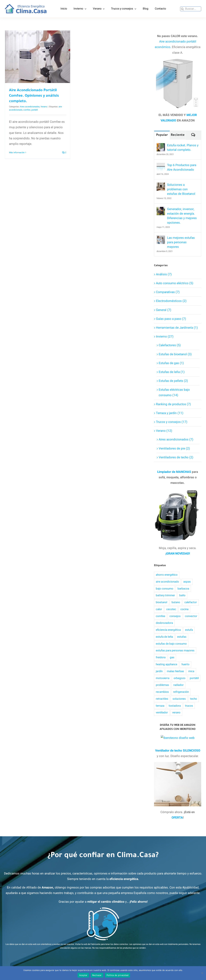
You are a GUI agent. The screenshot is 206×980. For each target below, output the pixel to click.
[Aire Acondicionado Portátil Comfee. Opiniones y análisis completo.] (37, 56)
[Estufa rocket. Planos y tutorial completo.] (161, 146)
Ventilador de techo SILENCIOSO (177, 750)
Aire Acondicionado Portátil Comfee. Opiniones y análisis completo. (37, 42)
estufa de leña (164, 637)
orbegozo (179, 678)
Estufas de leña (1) (172, 372)
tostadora (175, 706)
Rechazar (97, 975)
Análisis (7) (164, 274)
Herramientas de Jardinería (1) (177, 327)
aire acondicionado (167, 582)
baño (182, 595)
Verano (44, 106)
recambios (162, 692)
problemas (162, 685)
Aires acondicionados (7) (176, 439)
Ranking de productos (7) (173, 404)
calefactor (190, 602)
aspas (187, 582)
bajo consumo (164, 589)
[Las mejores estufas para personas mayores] (161, 238)
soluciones (179, 699)
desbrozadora (164, 623)
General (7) (163, 310)
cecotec (171, 609)
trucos (189, 706)
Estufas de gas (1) (171, 363)
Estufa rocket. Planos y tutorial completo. (182, 147)
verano (176, 712)
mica (191, 671)
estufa (189, 630)
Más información (16, 152)
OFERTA (177, 817)
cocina (184, 609)
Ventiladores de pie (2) (174, 448)
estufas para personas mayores (175, 650)
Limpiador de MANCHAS (174, 472)
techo (193, 699)
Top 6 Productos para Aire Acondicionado (181, 167)
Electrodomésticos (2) (171, 301)
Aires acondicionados (30, 106)
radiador (178, 685)
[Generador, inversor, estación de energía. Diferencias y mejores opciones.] (161, 209)
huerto (185, 664)
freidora (160, 657)
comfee (26, 109)
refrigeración (181, 692)
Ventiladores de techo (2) (176, 457)
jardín (159, 671)
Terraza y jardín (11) (169, 413)
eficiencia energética (168, 630)
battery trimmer (165, 595)
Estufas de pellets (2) (173, 381)
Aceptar (83, 975)
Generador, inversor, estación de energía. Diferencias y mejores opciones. (182, 216)
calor (159, 609)
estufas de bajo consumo (171, 644)
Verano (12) (164, 431)
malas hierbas (175, 671)
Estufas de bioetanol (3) (175, 354)
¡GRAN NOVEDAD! (177, 553)
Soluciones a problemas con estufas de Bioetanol (181, 189)
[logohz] (26, 5)
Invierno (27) (164, 336)
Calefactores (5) (170, 345)
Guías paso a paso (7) (171, 319)
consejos (175, 616)
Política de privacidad (118, 975)
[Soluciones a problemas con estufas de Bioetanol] (161, 185)
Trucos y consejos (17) (171, 422)
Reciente (178, 135)
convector (191, 616)
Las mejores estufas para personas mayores (181, 242)
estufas (181, 637)
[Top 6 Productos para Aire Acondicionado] (161, 165)
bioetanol (161, 602)
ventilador (162, 712)
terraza (160, 706)
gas (172, 657)
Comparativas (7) (168, 292)
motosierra (162, 678)
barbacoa (183, 589)
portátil (34, 109)
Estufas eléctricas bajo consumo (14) (174, 392)
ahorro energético (167, 575)
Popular (162, 135)
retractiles (162, 699)
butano (176, 602)
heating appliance (166, 664)
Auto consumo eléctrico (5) (174, 283)
